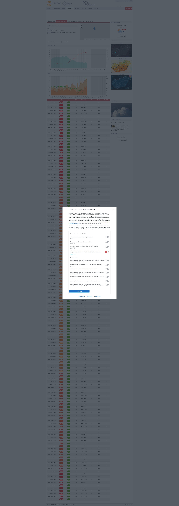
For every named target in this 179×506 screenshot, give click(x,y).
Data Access (89, 296)
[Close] (113, 210)
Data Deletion (82, 296)
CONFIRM (79, 291)
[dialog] (89, 253)
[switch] (107, 237)
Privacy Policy (97, 296)
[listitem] (89, 234)
